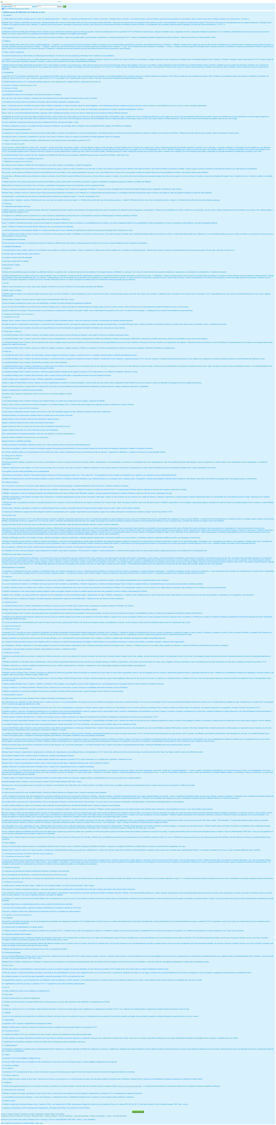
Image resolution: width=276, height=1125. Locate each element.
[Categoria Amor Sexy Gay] (60, 6)
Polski (53, 1114)
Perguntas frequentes (120, 1116)
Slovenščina (60, 1114)
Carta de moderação (66, 1116)
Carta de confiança (51, 1116)
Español (31, 1114)
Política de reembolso (97, 1116)
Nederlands (39, 1114)
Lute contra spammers (81, 1116)
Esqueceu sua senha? (22, 8)
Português (24, 1114)
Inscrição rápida (138, 1112)
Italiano (10, 1114)
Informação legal (38, 1116)
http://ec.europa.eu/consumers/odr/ (130, 1086)
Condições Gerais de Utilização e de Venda (16, 1116)
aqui (41, 1123)
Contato (109, 1116)
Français (4, 1114)
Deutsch (17, 1114)
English (47, 1114)
